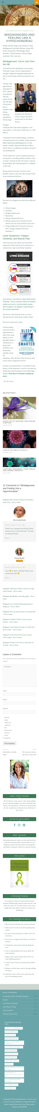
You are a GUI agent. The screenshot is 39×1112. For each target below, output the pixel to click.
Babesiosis (10, 1035)
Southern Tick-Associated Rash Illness (14, 1074)
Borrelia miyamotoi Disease (13, 1042)
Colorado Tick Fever (14, 1047)
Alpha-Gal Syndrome (14, 1028)
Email (5, 700)
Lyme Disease (9, 381)
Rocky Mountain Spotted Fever (14, 1068)
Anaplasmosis (11, 1031)
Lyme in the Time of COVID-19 (15, 450)
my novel (28, 117)
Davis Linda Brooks (19, 520)
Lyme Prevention (8, 1010)
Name (5, 691)
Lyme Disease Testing (9, 1007)
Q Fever (9, 1064)
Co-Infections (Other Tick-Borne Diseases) (15, 996)
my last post (19, 68)
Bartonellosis (12, 1038)
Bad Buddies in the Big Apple (9, 753)
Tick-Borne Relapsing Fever (13, 1080)
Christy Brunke (19, 558)
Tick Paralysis (11, 1084)
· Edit (23, 525)
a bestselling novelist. (16, 976)
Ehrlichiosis (11, 1050)
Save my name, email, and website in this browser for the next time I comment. (8, 728)
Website (5, 708)
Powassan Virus (12, 1060)
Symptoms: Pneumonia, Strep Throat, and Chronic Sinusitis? (19, 470)
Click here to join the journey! (27, 847)
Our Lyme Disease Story (14, 31)
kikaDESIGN (23, 1107)
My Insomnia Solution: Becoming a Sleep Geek (29, 753)
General (5, 1000)
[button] (2, 2)
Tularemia (10, 1088)
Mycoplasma (11, 1057)
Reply (8, 538)
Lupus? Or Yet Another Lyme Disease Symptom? (19, 422)
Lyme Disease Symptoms (10, 1003)
